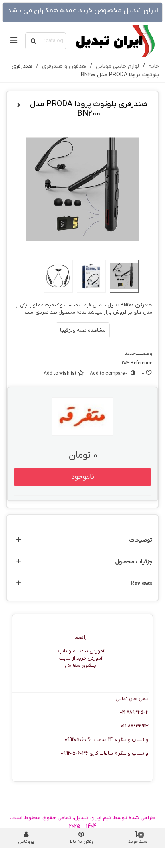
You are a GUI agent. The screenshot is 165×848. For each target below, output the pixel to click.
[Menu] (13, 41)
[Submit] (34, 41)
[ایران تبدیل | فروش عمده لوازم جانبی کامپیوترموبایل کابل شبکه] (114, 41)
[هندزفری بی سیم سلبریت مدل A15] (19, 105)
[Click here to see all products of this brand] (82, 416)
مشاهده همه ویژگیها (82, 330)
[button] (82, 540)
